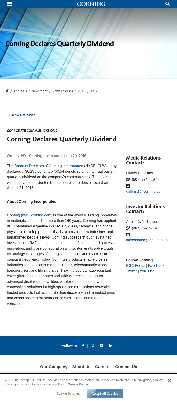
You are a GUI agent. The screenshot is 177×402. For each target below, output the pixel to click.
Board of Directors (29, 166)
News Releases (62, 91)
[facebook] (83, 345)
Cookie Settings (68, 393)
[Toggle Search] (167, 4)
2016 (81, 91)
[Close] (170, 381)
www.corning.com (36, 215)
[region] (88, 387)
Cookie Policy (78, 384)
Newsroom (39, 91)
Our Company (54, 366)
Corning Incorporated (66, 166)
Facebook (156, 266)
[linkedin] (110, 345)
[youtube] (101, 345)
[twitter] (92, 345)
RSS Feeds (135, 266)
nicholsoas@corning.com (147, 240)
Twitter (131, 271)
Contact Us (126, 366)
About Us (81, 366)
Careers (103, 366)
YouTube (147, 271)
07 (92, 91)
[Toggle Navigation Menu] (9, 4)
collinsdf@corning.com (144, 191)
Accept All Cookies (105, 393)
